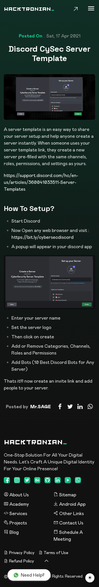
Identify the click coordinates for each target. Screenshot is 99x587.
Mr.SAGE (40, 406)
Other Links (71, 513)
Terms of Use (56, 553)
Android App (72, 504)
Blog (13, 532)
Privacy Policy (22, 553)
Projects (17, 522)
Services (17, 513)
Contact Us (70, 522)
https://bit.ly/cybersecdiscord (42, 237)
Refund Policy (21, 561)
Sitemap (67, 494)
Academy (18, 504)
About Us (18, 494)
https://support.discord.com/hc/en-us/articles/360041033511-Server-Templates (41, 182)
